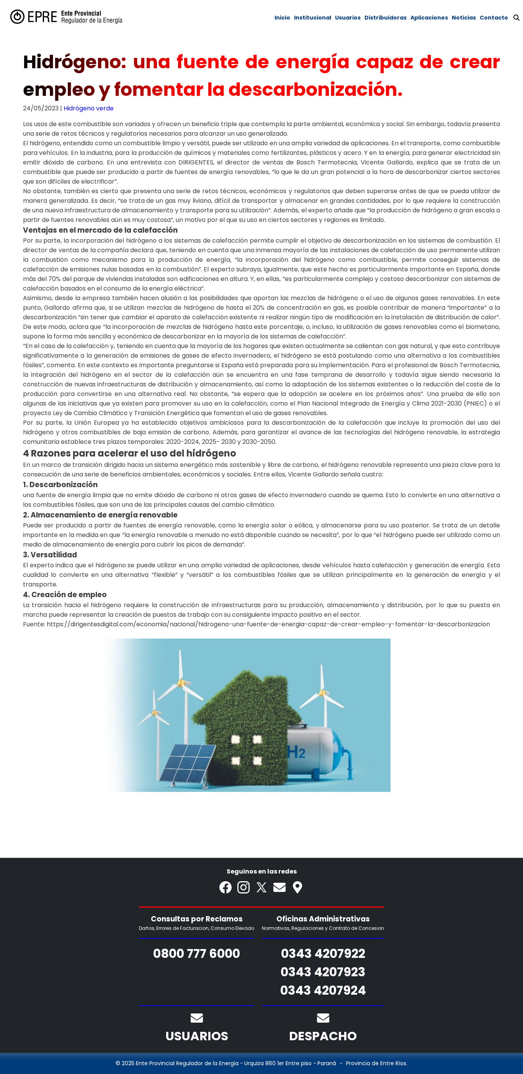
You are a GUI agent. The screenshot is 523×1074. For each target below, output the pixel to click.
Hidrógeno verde (89, 108)
